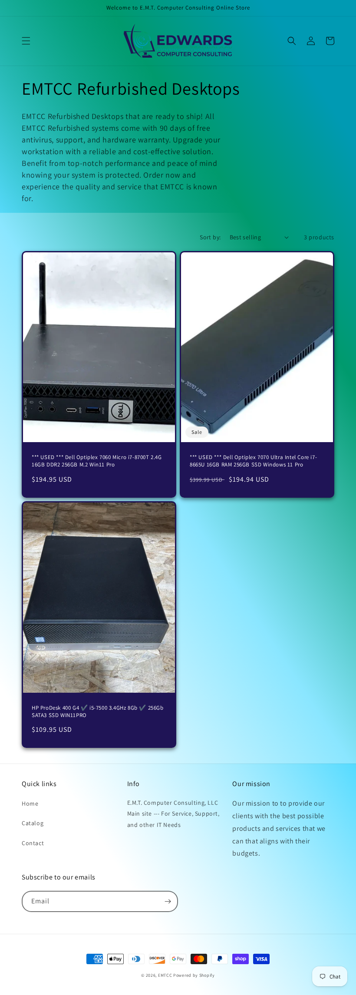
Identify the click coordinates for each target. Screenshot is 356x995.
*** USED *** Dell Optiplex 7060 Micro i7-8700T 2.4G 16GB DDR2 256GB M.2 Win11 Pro (97, 461)
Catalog (32, 823)
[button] (26, 40)
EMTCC (165, 975)
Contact (33, 843)
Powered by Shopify (194, 975)
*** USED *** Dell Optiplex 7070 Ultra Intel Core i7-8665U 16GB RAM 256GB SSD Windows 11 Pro (253, 461)
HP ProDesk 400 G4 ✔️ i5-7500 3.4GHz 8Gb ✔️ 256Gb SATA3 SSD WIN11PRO (98, 711)
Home (30, 803)
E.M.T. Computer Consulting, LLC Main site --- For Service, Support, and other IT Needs (173, 813)
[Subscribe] (167, 901)
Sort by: (210, 237)
